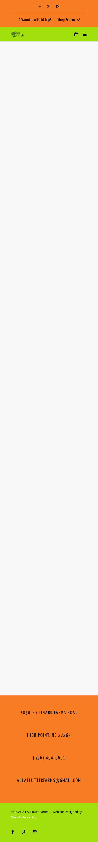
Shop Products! (68, 20)
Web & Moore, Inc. (24, 817)
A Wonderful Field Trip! (35, 20)
